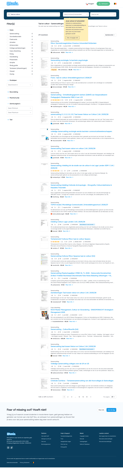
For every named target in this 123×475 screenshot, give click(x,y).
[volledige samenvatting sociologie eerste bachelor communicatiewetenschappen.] (44, 134)
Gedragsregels (83, 441)
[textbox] (76, 14)
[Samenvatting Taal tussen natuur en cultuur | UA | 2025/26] (44, 151)
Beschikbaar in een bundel (86, 224)
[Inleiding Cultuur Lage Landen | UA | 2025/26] (44, 225)
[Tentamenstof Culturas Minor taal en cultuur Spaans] (44, 242)
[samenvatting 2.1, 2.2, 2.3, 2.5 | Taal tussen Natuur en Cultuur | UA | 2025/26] (44, 117)
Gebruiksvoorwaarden (12, 462)
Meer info (101, 410)
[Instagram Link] (8, 447)
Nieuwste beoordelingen (105, 441)
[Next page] (90, 397)
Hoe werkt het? (45, 436)
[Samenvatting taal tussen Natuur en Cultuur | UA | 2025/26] (44, 349)
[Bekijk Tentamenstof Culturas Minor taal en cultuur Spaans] (77, 242)
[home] (12, 3)
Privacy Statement (24, 462)
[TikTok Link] (11, 447)
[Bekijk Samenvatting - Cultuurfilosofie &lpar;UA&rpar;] (77, 332)
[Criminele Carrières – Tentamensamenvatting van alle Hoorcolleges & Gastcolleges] (44, 384)
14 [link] (86, 397)
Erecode (82, 439)
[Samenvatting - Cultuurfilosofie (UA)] (44, 332)
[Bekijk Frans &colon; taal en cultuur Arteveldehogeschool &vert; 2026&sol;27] (77, 81)
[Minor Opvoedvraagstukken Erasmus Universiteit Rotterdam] (44, 46)
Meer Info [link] (68, 52)
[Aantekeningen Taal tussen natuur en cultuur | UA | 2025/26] (44, 296)
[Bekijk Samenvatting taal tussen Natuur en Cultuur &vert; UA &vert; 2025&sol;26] (77, 350)
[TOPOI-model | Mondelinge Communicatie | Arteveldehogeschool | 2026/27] (44, 208)
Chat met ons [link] (64, 444)
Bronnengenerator (46, 444)
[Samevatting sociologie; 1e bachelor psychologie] (44, 63)
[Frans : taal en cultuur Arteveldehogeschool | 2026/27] (44, 81)
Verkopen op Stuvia (46, 439)
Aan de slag (111, 410)
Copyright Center (84, 436)
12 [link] (79, 397)
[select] (110, 35)
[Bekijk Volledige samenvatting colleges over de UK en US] (77, 367)
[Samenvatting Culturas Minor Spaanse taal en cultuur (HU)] (44, 259)
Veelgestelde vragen (66, 441)
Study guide (64, 447)
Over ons (43, 441)
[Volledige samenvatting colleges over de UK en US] (44, 367)
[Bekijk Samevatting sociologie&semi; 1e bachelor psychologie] (77, 64)
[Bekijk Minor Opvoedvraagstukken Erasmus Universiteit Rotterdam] (77, 46)
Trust (62, 439)
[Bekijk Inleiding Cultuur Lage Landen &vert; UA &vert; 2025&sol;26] (77, 225)
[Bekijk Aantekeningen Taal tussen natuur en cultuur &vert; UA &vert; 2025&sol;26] (77, 296)
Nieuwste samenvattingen (105, 439)
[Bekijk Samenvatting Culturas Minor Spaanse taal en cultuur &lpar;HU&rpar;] (77, 259)
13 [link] (83, 397)
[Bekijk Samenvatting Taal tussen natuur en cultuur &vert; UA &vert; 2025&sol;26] (77, 152)
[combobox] (76, 14)
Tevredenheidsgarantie (66, 436)
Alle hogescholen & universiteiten (107, 436)
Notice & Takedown (85, 444)
